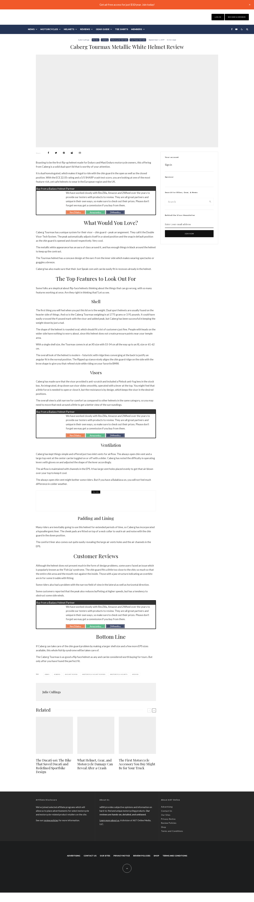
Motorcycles (49, 29)
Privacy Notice (168, 819)
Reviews (85, 29)
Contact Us (166, 811)
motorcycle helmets (119, 674)
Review (95, 40)
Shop (163, 827)
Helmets (69, 29)
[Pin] (64, 153)
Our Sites (165, 815)
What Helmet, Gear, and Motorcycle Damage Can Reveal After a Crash (95, 764)
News (31, 29)
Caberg (105, 40)
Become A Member (237, 17)
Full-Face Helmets (137, 40)
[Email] (80, 153)
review (135, 674)
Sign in (168, 164)
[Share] (48, 153)
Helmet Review (71, 674)
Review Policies (168, 823)
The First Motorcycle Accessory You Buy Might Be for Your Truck (137, 764)
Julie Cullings (83, 40)
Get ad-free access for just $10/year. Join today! (127, 4)
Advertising (167, 807)
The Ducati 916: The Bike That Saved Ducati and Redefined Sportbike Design (98, 503)
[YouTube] (236, 29)
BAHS (47, 674)
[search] (210, 201)
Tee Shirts (121, 29)
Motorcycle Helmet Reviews (94, 674)
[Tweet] (56, 153)
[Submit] (72, 153)
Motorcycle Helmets (119, 40)
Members (136, 29)
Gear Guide (102, 29)
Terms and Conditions (172, 831)
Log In (218, 17)
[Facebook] (232, 29)
